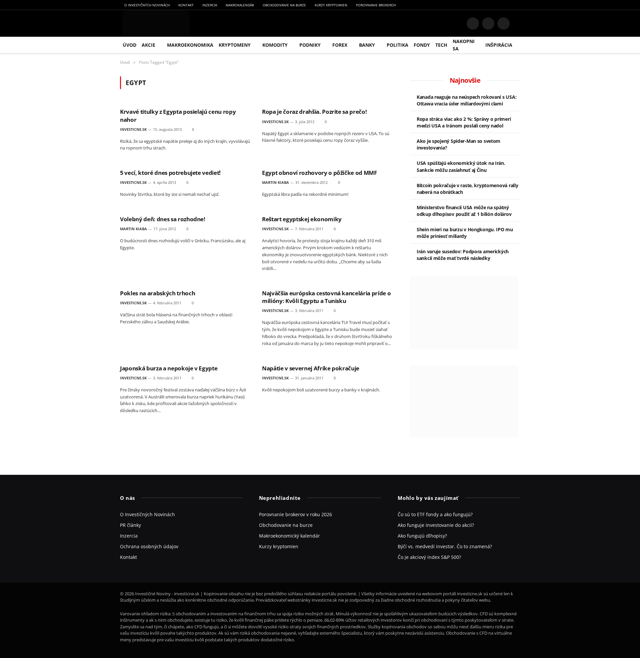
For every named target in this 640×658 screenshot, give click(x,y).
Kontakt (186, 5)
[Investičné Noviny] (154, 23)
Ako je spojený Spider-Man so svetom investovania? (458, 144)
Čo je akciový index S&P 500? (429, 557)
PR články (130, 525)
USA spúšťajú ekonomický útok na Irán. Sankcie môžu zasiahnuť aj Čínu (461, 166)
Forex (339, 45)
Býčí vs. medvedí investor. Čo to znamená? (445, 546)
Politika (397, 45)
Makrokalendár (240, 5)
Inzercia (209, 5)
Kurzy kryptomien (331, 5)
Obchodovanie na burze (284, 5)
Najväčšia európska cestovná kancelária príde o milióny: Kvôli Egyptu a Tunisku (326, 297)
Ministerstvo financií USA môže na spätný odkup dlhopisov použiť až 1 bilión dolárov (464, 210)
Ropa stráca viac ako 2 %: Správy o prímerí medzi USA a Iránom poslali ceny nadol (464, 122)
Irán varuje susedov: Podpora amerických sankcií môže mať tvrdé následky (463, 254)
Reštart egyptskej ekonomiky (302, 219)
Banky (367, 45)
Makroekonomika (190, 45)
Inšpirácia (498, 45)
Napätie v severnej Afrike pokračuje (310, 368)
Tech (441, 45)
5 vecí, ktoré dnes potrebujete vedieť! (170, 173)
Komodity (275, 45)
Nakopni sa (464, 45)
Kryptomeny (235, 45)
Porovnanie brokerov (376, 5)
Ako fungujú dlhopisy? (422, 536)
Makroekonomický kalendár (289, 536)
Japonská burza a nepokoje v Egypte (168, 368)
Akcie (148, 45)
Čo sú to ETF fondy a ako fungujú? (435, 514)
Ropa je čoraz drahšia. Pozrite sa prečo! (314, 111)
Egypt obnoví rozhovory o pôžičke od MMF (319, 173)
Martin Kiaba (275, 182)
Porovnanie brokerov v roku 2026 (295, 514)
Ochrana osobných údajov (149, 546)
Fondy (422, 45)
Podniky (310, 45)
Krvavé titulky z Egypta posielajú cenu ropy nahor (178, 115)
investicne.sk (133, 129)
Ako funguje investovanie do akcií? (436, 525)
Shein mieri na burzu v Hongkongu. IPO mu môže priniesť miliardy (465, 232)
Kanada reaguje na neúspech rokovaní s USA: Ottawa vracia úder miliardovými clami (466, 100)
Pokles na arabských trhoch (157, 293)
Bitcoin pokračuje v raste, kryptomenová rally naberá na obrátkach (467, 188)
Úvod (129, 45)
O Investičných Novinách (147, 5)
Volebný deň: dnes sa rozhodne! (162, 219)
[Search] (517, 23)
